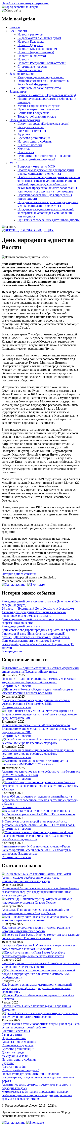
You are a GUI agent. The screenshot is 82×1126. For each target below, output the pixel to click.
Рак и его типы (12, 1034)
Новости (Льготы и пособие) (37, 48)
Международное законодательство (41, 77)
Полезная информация (25, 120)
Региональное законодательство (39, 88)
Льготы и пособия (30, 145)
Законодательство (22, 73)
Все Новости (18, 31)
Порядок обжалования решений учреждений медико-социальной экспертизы (48, 203)
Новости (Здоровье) (31, 45)
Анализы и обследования (19, 1041)
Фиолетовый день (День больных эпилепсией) (33, 633)
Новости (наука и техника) (36, 52)
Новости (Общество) (32, 55)
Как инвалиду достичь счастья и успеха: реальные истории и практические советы (36, 929)
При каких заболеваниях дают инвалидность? (49, 220)
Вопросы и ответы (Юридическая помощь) (47, 95)
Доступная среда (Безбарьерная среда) (43, 123)
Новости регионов (30, 34)
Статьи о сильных (30, 70)
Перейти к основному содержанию (25, 3)
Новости (23, 59)
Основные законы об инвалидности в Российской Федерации (43, 82)
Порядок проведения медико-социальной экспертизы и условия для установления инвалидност (46, 213)
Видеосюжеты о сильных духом (39, 38)
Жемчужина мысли (31, 127)
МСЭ (13, 163)
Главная (15, 27)
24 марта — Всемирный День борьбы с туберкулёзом (38, 608)
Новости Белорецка (31, 41)
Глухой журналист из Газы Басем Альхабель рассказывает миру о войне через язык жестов (41, 964)
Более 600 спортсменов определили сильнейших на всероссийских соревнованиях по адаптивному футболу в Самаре (40, 800)
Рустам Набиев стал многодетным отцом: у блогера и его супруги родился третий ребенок (41, 1025)
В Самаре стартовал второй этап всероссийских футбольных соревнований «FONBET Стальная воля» (38, 823)
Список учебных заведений (36, 159)
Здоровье (24, 134)
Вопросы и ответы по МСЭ (36, 166)
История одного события (35, 141)
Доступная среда (13, 1052)
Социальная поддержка (33, 113)
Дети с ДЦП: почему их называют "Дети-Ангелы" (36, 637)
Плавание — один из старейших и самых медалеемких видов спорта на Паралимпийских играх (39, 680)
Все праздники (12, 651)
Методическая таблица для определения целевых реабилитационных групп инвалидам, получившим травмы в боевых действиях (37, 1095)
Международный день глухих (22, 626)
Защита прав (18, 91)
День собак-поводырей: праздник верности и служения (39, 630)
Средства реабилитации (34, 138)
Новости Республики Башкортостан (42, 63)
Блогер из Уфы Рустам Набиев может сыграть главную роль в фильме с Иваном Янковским (39, 947)
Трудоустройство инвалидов (37, 116)
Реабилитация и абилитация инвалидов (44, 155)
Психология (26, 152)
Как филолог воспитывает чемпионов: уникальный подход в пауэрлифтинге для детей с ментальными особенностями (37, 988)
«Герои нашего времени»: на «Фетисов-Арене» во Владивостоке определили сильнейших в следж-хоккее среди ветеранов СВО (39, 728)
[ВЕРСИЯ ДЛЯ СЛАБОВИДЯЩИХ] (28, 230)
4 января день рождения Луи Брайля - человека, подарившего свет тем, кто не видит (34, 613)
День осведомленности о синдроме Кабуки (31, 640)
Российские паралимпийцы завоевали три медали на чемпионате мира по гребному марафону (38, 751)
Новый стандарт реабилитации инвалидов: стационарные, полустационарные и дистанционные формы (38, 1077)
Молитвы (24, 148)
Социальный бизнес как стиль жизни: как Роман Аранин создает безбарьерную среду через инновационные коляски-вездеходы (40, 892)
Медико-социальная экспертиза (39, 105)
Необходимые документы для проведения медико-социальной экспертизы (46, 171)
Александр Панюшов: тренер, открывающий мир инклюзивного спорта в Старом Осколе (35, 911)
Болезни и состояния (32, 130)
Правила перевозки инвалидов (39, 109)
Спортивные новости (32, 66)
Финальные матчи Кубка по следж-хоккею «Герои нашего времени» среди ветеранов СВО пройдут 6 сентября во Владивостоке (36, 850)
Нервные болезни (14, 1038)
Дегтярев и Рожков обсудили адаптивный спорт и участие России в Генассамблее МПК (36, 701)
